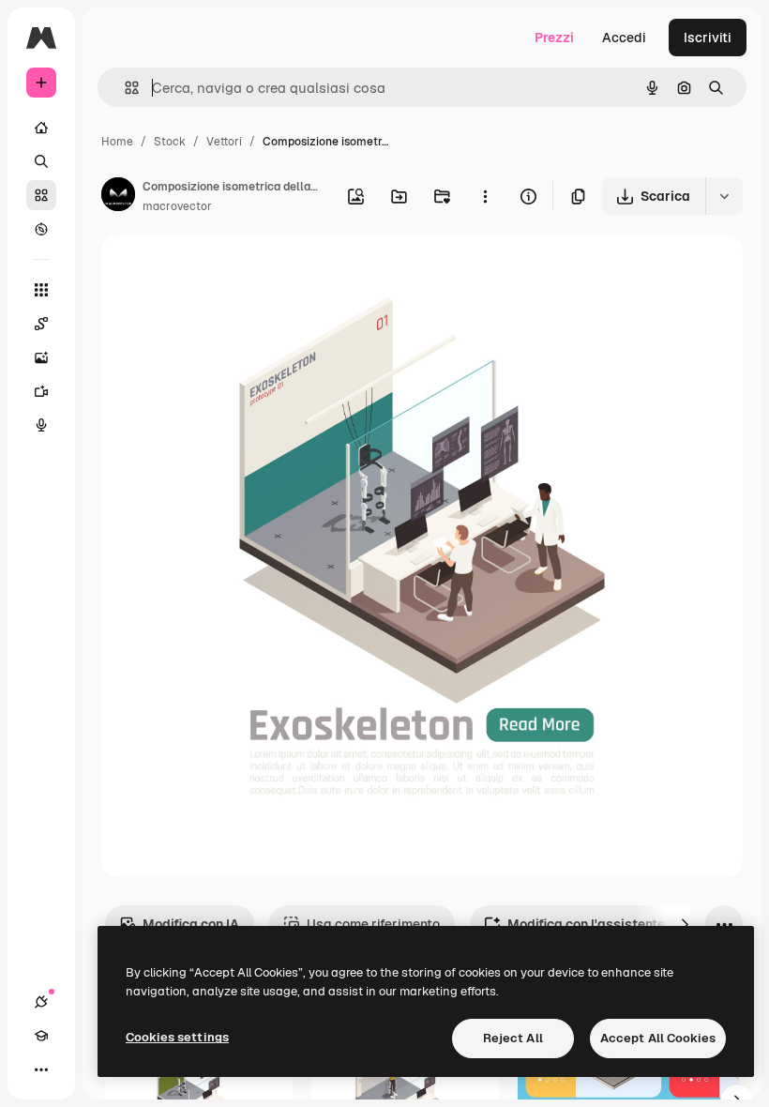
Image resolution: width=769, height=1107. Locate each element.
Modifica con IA (191, 924)
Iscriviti (707, 37)
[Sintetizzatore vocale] (41, 425)
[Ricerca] (41, 161)
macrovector (177, 206)
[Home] (41, 128)
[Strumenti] (41, 290)
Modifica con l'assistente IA (594, 924)
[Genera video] (41, 391)
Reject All (513, 1038)
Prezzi (554, 37)
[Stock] (41, 195)
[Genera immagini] (41, 357)
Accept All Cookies (658, 1038)
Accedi (624, 37)
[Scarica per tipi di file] (724, 196)
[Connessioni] (41, 1002)
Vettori (224, 141)
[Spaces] (41, 324)
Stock (170, 141)
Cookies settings (177, 1037)
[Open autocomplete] (124, 88)
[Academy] (41, 1036)
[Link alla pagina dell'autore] (118, 197)
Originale (225, 272)
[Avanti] (684, 924)
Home (117, 141)
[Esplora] (41, 229)
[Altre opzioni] (485, 196)
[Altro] (41, 1069)
